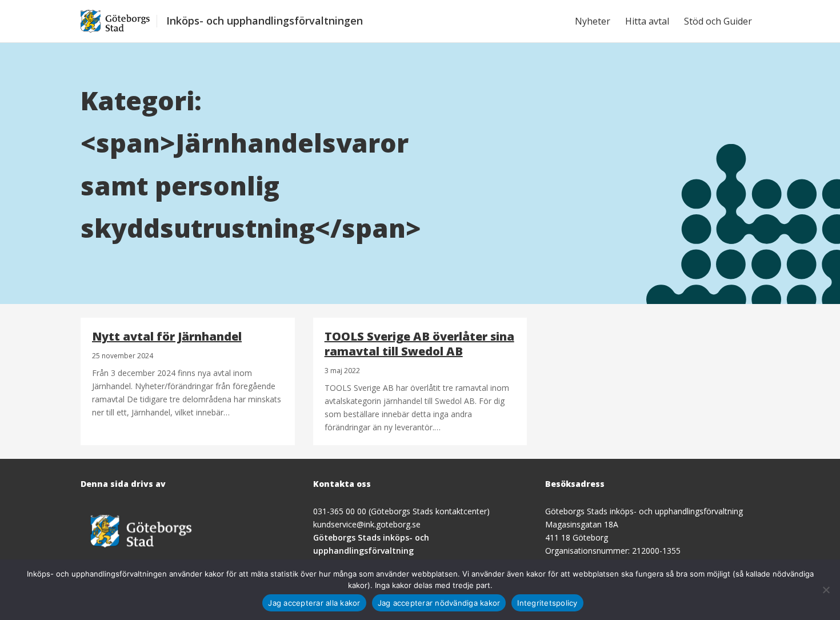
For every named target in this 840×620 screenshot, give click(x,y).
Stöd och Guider (718, 21)
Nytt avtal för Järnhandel (167, 336)
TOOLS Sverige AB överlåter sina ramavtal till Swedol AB (419, 344)
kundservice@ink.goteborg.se (367, 524)
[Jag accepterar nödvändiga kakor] (825, 589)
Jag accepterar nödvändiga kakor (439, 602)
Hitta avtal (647, 21)
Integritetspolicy (547, 602)
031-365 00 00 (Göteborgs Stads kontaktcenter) (401, 511)
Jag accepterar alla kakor (314, 602)
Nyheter (592, 21)
